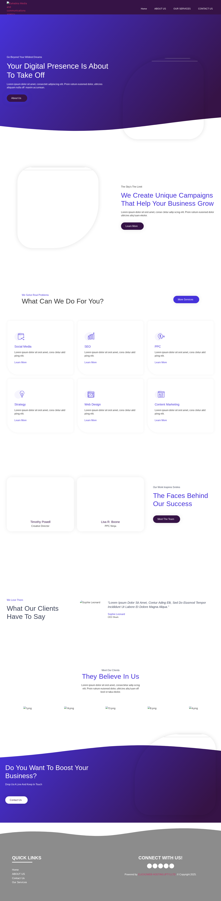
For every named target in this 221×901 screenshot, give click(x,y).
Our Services (19, 882)
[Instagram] (171, 866)
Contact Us (18, 878)
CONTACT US (205, 8)
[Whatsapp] (166, 866)
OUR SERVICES (182, 8)
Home (144, 8)
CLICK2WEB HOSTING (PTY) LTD (157, 874)
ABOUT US (160, 8)
